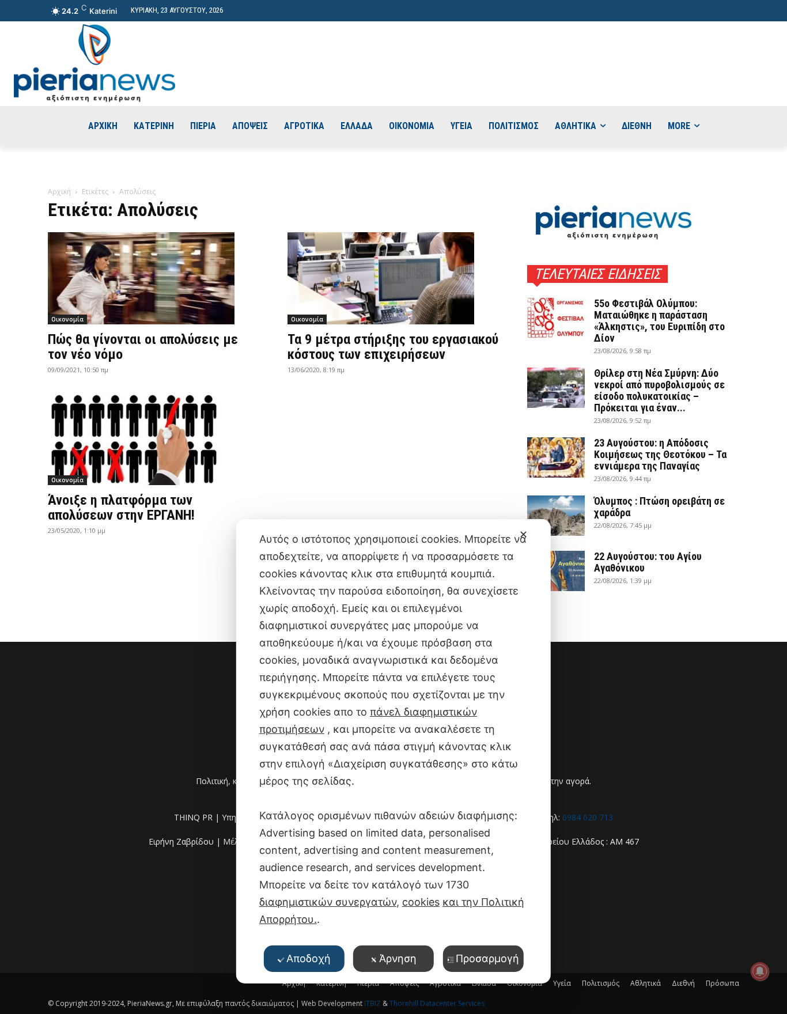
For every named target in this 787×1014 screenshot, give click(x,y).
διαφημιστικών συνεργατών (327, 902)
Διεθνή (683, 983)
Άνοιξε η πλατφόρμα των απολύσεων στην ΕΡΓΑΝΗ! (121, 507)
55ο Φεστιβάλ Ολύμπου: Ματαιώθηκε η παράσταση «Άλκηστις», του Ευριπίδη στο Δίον (659, 320)
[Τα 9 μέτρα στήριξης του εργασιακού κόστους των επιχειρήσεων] (393, 278)
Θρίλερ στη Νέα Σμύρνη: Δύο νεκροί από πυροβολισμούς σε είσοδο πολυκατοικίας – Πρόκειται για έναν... (659, 390)
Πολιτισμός (600, 983)
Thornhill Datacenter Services (437, 1003)
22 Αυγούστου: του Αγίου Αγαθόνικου (648, 562)
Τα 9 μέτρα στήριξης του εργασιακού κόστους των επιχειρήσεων (392, 346)
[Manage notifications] (760, 971)
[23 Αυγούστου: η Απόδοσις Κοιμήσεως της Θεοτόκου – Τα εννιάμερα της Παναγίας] (556, 457)
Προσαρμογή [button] (487, 958)
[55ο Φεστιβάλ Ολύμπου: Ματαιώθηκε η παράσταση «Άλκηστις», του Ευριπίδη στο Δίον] (556, 318)
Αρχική (59, 191)
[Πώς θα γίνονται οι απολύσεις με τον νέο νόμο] (154, 278)
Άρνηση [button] (398, 958)
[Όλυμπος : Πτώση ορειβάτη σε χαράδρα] (556, 515)
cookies (421, 902)
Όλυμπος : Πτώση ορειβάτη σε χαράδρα (659, 507)
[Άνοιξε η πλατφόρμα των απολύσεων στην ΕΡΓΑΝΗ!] (154, 439)
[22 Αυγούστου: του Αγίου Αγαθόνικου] (556, 571)
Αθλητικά (645, 983)
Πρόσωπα (722, 983)
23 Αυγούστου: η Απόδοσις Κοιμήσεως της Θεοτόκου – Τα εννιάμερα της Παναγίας (660, 454)
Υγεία (562, 983)
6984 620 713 (587, 817)
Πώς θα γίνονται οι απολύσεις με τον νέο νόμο (143, 346)
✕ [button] (523, 534)
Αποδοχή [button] (308, 958)
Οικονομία (67, 319)
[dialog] (393, 751)
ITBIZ (373, 1003)
